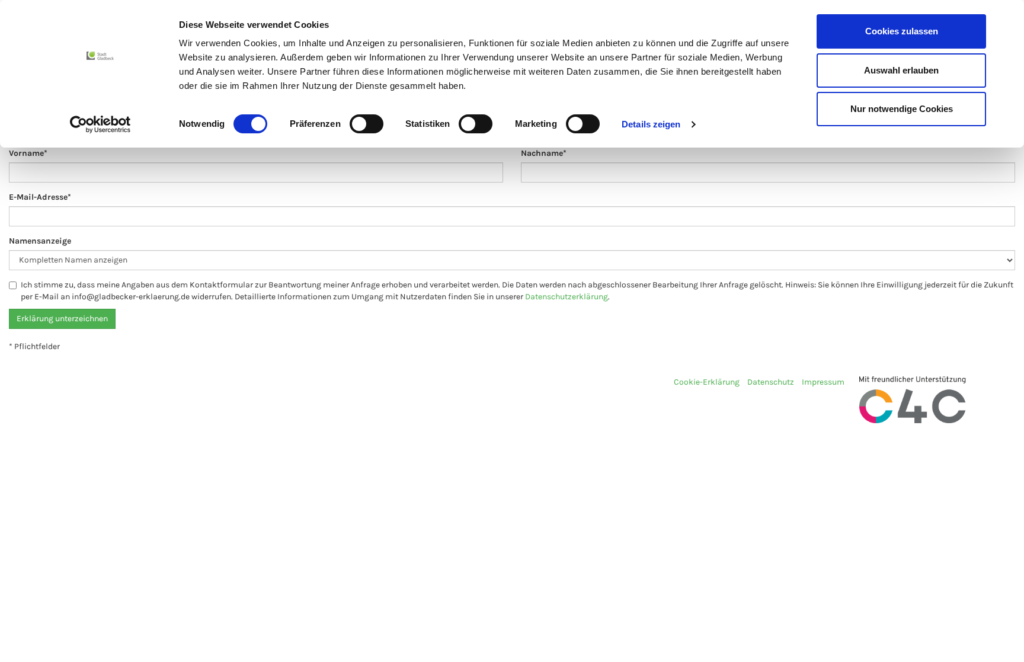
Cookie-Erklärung (707, 382)
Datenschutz (770, 382)
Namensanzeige (40, 241)
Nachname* (544, 153)
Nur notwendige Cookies (901, 109)
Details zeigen (651, 124)
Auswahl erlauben (901, 70)
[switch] (366, 123)
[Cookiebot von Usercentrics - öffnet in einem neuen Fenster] (100, 124)
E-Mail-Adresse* (40, 197)
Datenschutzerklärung (566, 297)
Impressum (823, 382)
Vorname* (28, 153)
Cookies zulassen (901, 31)
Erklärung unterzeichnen (62, 319)
